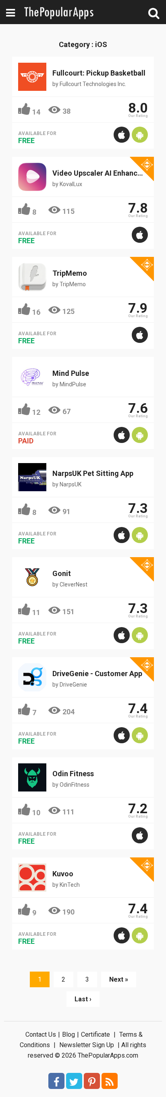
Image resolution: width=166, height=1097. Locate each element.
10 (36, 812)
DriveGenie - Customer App (97, 673)
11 (36, 612)
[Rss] (110, 1081)
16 (36, 312)
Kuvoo (62, 873)
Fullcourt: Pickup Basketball (98, 73)
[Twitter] (74, 1081)
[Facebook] (56, 1081)
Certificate (95, 1034)
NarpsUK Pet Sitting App (92, 473)
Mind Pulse (70, 373)
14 (36, 112)
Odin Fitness (73, 773)
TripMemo (69, 273)
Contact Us (40, 1034)
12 (36, 412)
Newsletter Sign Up (86, 1045)
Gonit (61, 573)
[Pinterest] (92, 1081)
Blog (68, 1034)
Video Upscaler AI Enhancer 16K (105, 173)
